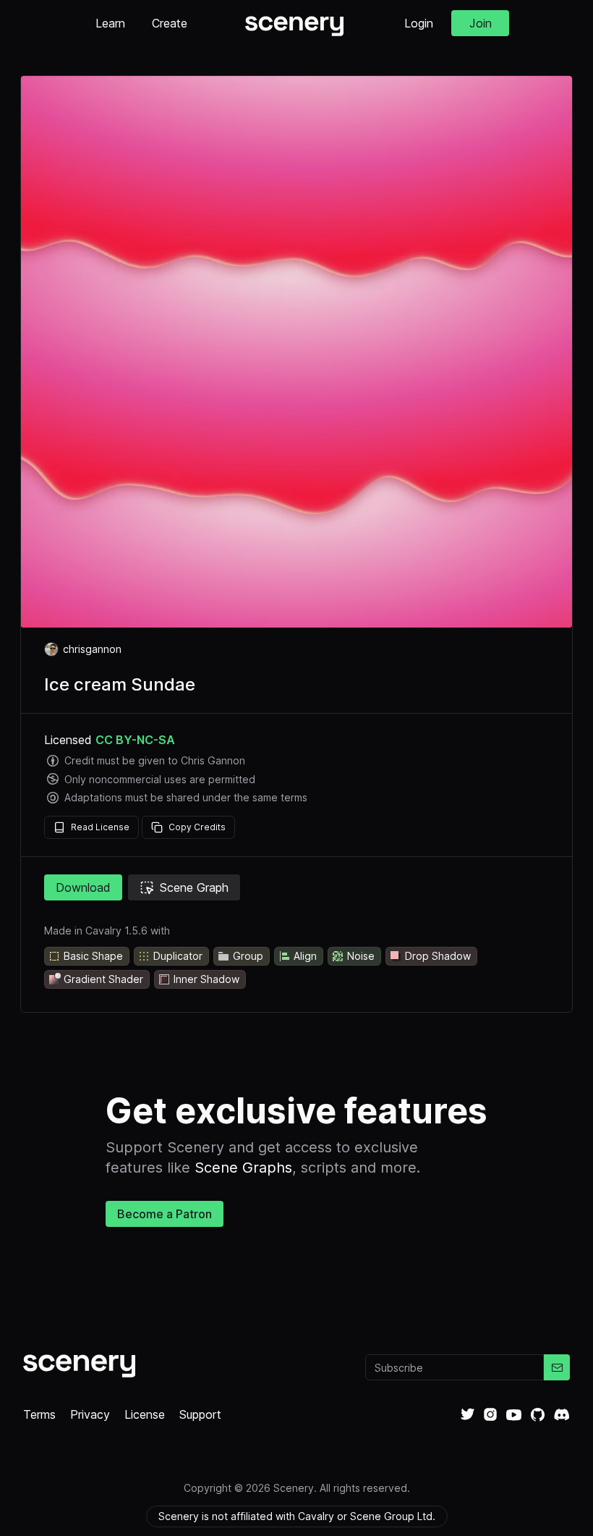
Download (83, 887)
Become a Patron (164, 1214)
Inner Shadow (206, 979)
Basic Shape (93, 956)
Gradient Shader (103, 979)
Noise (361, 956)
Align (305, 956)
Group (248, 956)
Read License (100, 827)
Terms (39, 1414)
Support (200, 1414)
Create (169, 23)
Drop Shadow (438, 956)
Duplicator (177, 956)
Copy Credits (197, 827)
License (144, 1414)
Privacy (90, 1414)
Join (480, 23)
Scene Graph (194, 887)
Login (418, 23)
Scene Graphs (243, 1167)
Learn (110, 23)
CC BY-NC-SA (135, 740)
